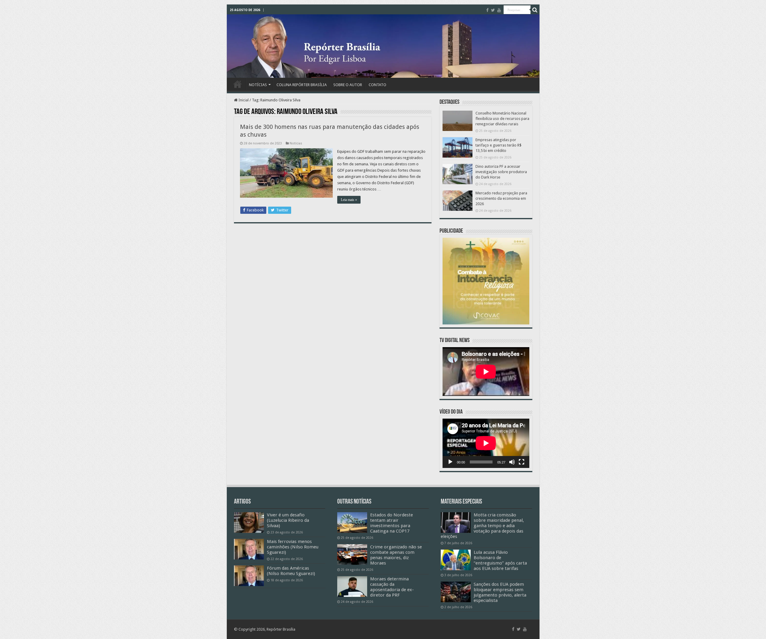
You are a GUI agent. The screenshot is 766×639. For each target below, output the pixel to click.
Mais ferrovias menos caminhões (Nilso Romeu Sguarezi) (292, 547)
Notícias (296, 143)
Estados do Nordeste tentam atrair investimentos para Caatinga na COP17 (391, 523)
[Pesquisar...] (535, 9)
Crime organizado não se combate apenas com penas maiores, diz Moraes (396, 555)
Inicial (243, 100)
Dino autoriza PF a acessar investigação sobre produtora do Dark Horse (501, 171)
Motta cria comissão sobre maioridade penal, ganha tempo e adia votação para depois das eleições (482, 525)
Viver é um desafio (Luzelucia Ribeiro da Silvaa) (288, 520)
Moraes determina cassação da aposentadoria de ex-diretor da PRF (392, 587)
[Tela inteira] (522, 462)
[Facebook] (487, 10)
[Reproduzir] (450, 462)
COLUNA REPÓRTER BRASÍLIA (301, 85)
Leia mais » (349, 200)
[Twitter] (493, 10)
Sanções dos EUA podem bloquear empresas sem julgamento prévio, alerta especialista (500, 592)
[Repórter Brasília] (383, 46)
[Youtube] (499, 10)
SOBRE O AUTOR (347, 85)
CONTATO (377, 85)
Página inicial (237, 84)
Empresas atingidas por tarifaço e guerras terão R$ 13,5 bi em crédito (498, 145)
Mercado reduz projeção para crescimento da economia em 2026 (501, 198)
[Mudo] (512, 462)
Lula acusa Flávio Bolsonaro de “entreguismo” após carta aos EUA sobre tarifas (500, 560)
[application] (486, 443)
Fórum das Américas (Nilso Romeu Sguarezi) (291, 570)
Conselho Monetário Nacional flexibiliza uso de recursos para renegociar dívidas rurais (502, 118)
